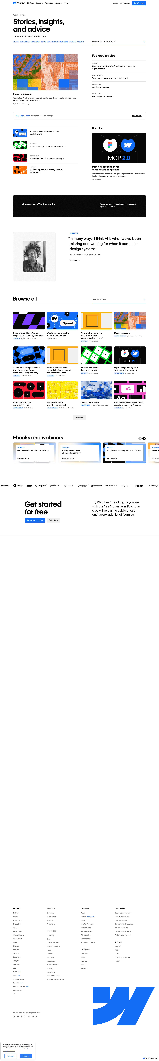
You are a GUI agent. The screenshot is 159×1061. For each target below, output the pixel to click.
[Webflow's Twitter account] (22, 1016)
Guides (43, 41)
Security (72, 41)
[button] (30, 3)
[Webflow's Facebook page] (25, 1016)
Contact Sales (125, 3)
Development (24, 41)
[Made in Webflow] (14, 1016)
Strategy (80, 41)
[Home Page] (19, 3)
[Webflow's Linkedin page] (29, 1016)
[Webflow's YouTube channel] (18, 1016)
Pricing (67, 3)
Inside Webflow (53, 41)
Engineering (35, 41)
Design (16, 41)
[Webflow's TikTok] (36, 1016)
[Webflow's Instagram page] (33, 1016)
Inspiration (64, 41)
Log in (115, 3)
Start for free (139, 3)
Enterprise (58, 3)
